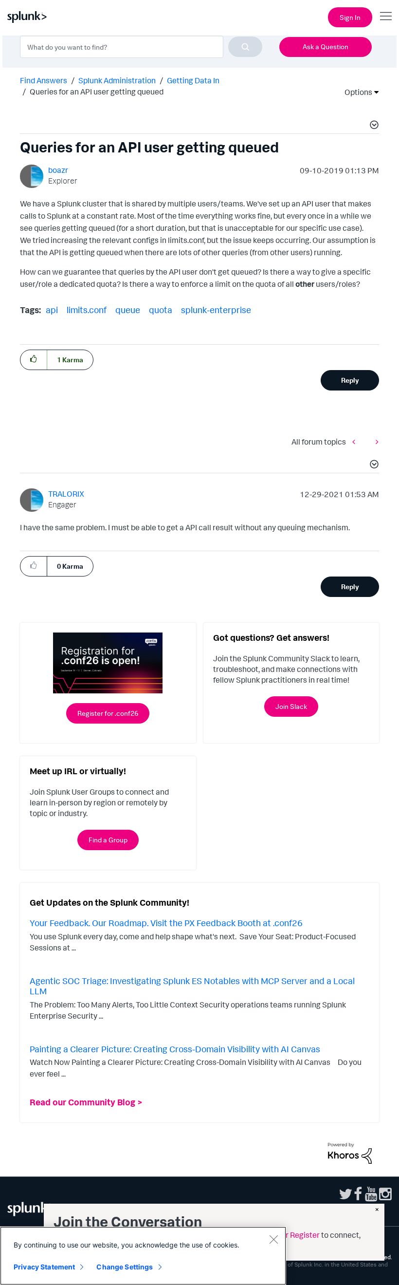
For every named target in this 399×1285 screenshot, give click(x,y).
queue (127, 309)
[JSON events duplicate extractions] (374, 441)
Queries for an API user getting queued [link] (96, 91)
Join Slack (291, 706)
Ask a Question (325, 46)
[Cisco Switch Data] (356, 441)
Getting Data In (193, 80)
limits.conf (87, 309)
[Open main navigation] (386, 16)
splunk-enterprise (216, 309)
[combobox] (141, 47)
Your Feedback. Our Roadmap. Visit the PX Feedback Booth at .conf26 (166, 922)
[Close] (273, 1239)
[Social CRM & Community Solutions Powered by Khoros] (350, 1152)
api (52, 309)
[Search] (245, 47)
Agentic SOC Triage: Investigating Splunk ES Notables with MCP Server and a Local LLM (192, 986)
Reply (350, 380)
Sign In (350, 17)
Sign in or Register (288, 1235)
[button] (372, 126)
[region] (143, 1256)
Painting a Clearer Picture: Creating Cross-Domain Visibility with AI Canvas (175, 1048)
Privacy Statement (44, 1267)
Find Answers (43, 80)
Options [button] (355, 92)
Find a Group (108, 840)
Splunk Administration (117, 80)
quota (160, 309)
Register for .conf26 (107, 713)
